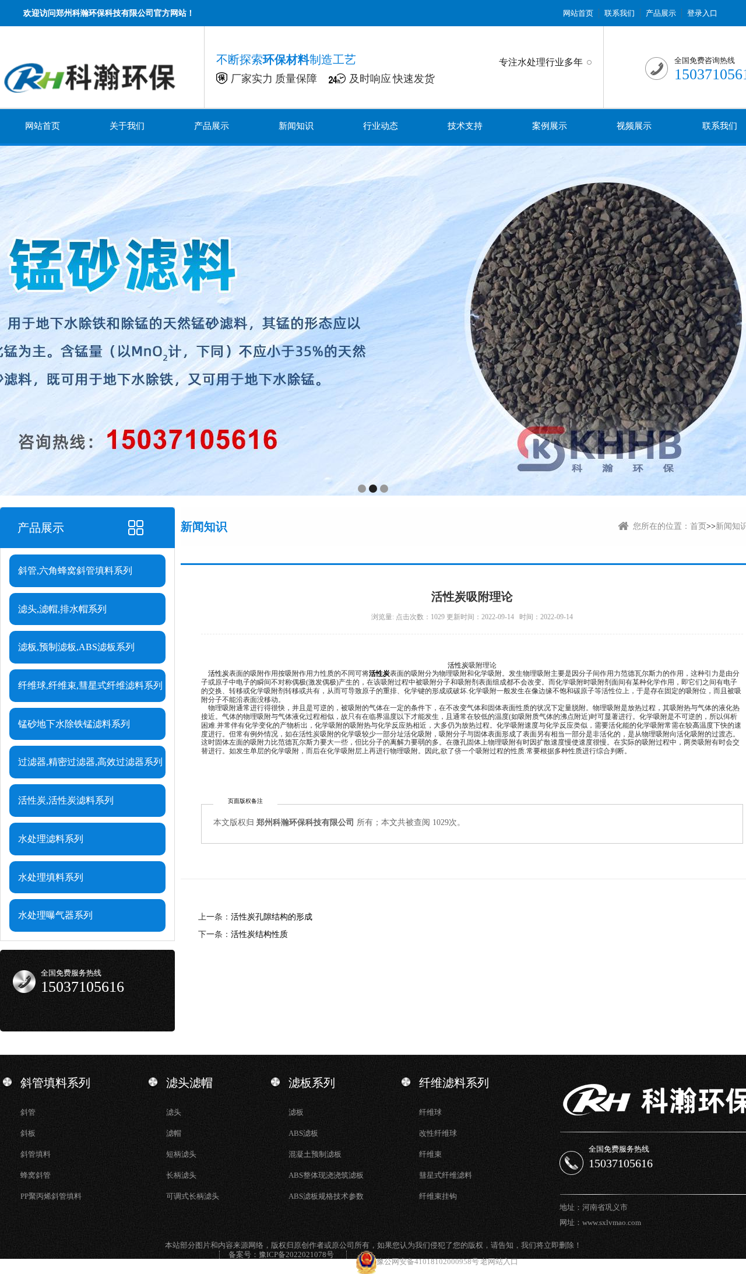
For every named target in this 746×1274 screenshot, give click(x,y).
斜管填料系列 (55, 1082)
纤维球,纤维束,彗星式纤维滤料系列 (90, 685)
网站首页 (578, 13)
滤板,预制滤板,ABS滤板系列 (76, 647)
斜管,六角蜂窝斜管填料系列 (75, 570)
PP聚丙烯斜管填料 (51, 1196)
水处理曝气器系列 (55, 915)
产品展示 (661, 13)
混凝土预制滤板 (315, 1154)
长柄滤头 (181, 1175)
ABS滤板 (303, 1133)
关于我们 (127, 126)
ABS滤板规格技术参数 (326, 1196)
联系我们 (619, 13)
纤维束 (430, 1154)
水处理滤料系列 (50, 839)
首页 (698, 526)
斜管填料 (35, 1154)
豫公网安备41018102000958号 (428, 1261)
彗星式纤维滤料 (445, 1175)
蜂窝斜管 (35, 1175)
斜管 (28, 1112)
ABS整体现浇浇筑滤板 (326, 1175)
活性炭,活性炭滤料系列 (66, 800)
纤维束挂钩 (438, 1196)
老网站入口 (499, 1261)
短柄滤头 (181, 1154)
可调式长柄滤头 (192, 1196)
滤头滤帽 (189, 1082)
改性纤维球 (438, 1133)
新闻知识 (296, 126)
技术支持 (465, 126)
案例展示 (549, 126)
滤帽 (173, 1133)
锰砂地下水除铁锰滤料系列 (74, 724)
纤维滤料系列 (454, 1082)
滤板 (296, 1112)
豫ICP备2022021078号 (296, 1254)
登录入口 (702, 13)
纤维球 (430, 1112)
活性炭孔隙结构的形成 (271, 916)
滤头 (173, 1112)
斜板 (28, 1133)
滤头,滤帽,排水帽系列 (62, 609)
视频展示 (634, 126)
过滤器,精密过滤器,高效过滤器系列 (90, 762)
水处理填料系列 (50, 877)
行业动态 (380, 126)
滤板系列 (311, 1082)
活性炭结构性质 (259, 934)
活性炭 (458, 665)
